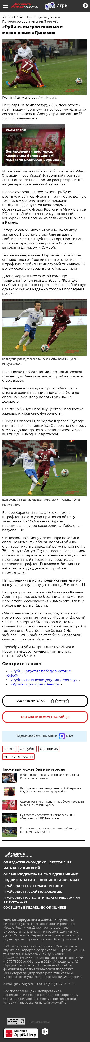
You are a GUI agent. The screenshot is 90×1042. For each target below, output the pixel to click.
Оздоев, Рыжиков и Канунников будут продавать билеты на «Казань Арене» (52, 803)
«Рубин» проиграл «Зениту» (35, 684)
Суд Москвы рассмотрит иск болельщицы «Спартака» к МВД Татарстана (47, 816)
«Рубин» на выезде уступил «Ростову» (44, 680)
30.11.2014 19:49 (13, 17)
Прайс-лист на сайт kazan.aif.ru (32, 892)
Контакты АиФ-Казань (60, 880)
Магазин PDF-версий (21, 868)
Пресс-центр (60, 862)
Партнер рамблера (39, 1021)
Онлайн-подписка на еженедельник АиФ (40, 874)
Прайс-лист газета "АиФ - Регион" (33, 886)
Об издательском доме (24, 862)
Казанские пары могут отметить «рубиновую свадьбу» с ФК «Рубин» (49, 830)
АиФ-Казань (47, 98)
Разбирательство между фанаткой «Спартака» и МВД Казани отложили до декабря (51, 790)
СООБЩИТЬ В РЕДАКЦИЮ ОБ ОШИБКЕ (34, 907)
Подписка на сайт (20, 880)
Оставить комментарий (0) (45, 717)
